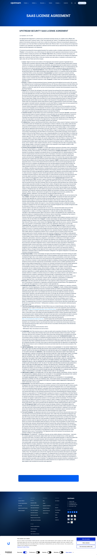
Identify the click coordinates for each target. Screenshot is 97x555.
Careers (56, 517)
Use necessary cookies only (86, 546)
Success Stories (45, 513)
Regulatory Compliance (47, 505)
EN (75, 3)
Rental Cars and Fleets (34, 515)
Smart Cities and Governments (36, 520)
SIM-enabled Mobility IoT (35, 507)
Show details (69, 552)
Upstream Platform (21, 500)
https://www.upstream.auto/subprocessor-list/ (33, 318)
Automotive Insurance (34, 512)
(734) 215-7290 (71, 501)
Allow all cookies (86, 539)
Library (44, 503)
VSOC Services (33, 531)
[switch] (38, 552)
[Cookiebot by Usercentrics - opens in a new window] (8, 552)
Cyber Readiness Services (35, 533)
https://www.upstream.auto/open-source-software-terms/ (42, 309)
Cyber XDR (20, 505)
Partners (50, 3)
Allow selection (86, 542)
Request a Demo (82, 3)
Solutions (34, 3)
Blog (43, 500)
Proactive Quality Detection (22, 503)
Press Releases (57, 510)
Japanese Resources (46, 510)
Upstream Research (46, 508)
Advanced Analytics (21, 510)
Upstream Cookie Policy (23, 547)
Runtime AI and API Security (22, 508)
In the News (57, 512)
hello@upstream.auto (72, 503)
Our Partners (57, 500)
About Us (56, 507)
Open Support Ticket (72, 506)
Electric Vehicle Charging (35, 505)
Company (57, 3)
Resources (42, 3)
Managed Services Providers (35, 517)
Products (25, 3)
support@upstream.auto (73, 504)
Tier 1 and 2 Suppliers (34, 510)
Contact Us (66, 3)
